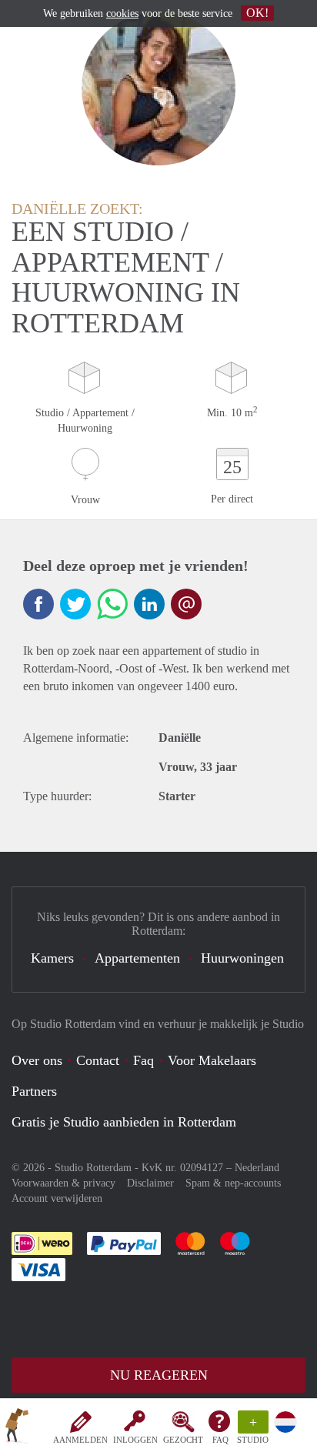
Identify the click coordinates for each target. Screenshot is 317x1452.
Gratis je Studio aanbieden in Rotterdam (124, 1122)
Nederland (257, 1167)
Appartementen (137, 958)
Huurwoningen (242, 958)
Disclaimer (150, 1183)
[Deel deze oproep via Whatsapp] (112, 604)
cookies (122, 13)
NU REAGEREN (159, 1375)
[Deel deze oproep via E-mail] (186, 604)
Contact (97, 1060)
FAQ (220, 1439)
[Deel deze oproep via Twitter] (75, 604)
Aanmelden (80, 1439)
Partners (34, 1091)
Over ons (37, 1060)
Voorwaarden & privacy (63, 1183)
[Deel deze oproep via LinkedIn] (149, 604)
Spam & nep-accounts (233, 1183)
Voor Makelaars (212, 1060)
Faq (143, 1060)
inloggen (135, 1439)
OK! (257, 12)
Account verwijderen (57, 1198)
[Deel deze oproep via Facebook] (38, 604)
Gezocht (183, 1439)
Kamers (52, 958)
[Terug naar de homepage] (16, 1428)
